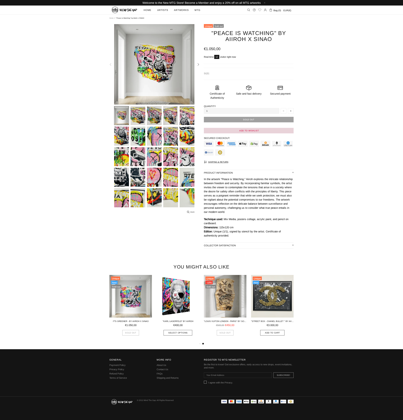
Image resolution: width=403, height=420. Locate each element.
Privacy (228, 382)
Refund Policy (116, 373)
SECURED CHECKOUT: (217, 138)
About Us (161, 365)
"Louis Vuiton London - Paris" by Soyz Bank (225, 321)
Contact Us (162, 369)
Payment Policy (117, 365)
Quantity (210, 106)
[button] (249, 130)
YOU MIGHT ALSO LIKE (201, 266)
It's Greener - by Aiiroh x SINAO (131, 321)
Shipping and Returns (168, 377)
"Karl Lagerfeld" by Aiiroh (178, 321)
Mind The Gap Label (124, 9)
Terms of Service (118, 377)
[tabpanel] (225, 308)
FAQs (160, 373)
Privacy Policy (116, 369)
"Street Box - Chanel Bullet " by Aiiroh (272, 321)
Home (111, 18)
